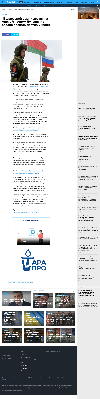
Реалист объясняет (64, 5)
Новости (10, 9)
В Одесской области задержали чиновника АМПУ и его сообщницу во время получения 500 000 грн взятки (87, 248)
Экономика (37, 2)
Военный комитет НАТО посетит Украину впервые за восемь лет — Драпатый (87, 168)
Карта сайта (4, 382)
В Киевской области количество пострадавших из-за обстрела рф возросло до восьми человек (88, 305)
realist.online (24, 387)
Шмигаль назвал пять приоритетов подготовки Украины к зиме (85, 158)
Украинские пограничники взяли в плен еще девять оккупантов (88, 237)
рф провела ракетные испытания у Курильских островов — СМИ (88, 208)
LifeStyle (69, 2)
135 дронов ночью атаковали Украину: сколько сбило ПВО (86, 267)
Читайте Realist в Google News (31, 220)
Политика (27, 2)
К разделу (73, 9)
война (19, 282)
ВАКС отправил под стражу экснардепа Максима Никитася (87, 109)
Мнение (38, 5)
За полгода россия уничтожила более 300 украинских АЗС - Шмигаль (87, 148)
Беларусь (14, 282)
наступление (30, 282)
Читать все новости (84, 314)
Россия (10, 282)
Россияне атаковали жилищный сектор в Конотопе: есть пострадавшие (87, 187)
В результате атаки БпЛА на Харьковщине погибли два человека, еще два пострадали (87, 258)
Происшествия (49, 2)
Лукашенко (23, 282)
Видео (53, 5)
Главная (3, 9)
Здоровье (84, 2)
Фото (45, 5)
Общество (60, 2)
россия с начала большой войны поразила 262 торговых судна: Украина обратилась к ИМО (88, 177)
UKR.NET (60, 351)
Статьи (30, 5)
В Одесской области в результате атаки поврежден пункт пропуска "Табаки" (87, 277)
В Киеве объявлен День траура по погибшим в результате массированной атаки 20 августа (88, 229)
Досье (93, 2)
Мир (76, 2)
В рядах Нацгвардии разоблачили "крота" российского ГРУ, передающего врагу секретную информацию (87, 198)
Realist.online (10, 384)
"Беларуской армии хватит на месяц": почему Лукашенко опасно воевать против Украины (24, 9)
